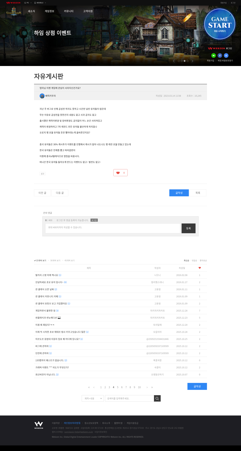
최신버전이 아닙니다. (47, 374)
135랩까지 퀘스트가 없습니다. (51, 360)
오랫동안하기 (157, 374)
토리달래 (157, 324)
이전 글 (42, 193)
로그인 (233, 3)
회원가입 (223, 3)
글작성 (179, 193)
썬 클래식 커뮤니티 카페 (48, 296)
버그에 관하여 (43, 346)
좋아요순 (203, 260)
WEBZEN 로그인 (219, 48)
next (192, 61)
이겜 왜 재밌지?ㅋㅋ (44, 324)
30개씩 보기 (55, 260)
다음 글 (60, 193)
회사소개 (106, 423)
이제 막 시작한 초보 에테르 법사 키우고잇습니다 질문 (62, 331)
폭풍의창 (157, 360)
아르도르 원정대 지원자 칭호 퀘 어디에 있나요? (59, 339)
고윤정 (157, 289)
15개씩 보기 (41, 260)
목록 (198, 193)
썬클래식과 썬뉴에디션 (46, 317)
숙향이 (157, 367)
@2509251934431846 (157, 339)
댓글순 (194, 260)
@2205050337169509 (157, 346)
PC (28, 3)
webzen (13, 3)
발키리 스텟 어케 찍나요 (48, 275)
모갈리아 (157, 331)
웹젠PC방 (118, 423)
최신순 (186, 260)
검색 (157, 398)
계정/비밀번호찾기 (225, 60)
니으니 (157, 275)
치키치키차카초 (157, 310)
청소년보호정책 (91, 423)
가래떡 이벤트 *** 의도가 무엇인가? (52, 367)
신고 (42, 173)
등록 (188, 228)
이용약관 (56, 423)
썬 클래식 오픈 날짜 (46, 289)
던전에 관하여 (43, 353)
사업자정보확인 (100, 431)
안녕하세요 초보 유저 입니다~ (51, 282)
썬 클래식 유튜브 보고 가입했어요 (52, 303)
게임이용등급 (132, 423)
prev (174, 61)
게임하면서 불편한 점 (47, 310)
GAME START (220, 24)
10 (139, 387)
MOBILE (40, 3)
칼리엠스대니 (157, 282)
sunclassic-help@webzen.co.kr (78, 431)
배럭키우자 (50, 95)
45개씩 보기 (70, 260)
